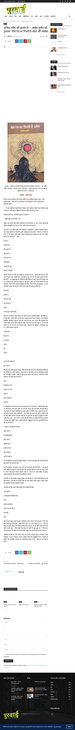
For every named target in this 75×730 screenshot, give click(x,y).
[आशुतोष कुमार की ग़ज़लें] (53, 49)
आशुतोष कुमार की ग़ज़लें (62, 47)
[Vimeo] (68, 1)
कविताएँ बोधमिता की (62, 29)
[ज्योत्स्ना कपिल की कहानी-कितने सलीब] (53, 86)
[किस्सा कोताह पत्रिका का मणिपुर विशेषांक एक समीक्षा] (41, 598)
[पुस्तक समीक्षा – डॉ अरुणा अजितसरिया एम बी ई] (7, 683)
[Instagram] (63, 1)
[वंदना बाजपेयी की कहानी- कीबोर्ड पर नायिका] (30, 696)
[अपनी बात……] (53, 43)
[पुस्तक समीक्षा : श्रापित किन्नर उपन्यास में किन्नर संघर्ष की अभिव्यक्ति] (7, 698)
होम (4, 21)
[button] (69, 16)
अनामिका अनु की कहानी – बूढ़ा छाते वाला (38, 563)
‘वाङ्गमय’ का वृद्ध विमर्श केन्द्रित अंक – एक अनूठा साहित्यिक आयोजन (17, 690)
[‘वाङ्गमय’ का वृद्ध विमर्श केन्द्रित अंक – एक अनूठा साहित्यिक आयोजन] (7, 690)
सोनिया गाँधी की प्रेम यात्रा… (63, 66)
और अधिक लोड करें (60, 54)
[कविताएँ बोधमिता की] (53, 30)
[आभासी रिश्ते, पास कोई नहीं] (53, 74)
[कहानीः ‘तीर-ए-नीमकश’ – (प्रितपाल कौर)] (53, 37)
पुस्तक (7, 21)
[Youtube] (70, 1)
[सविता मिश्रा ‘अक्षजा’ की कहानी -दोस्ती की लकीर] (53, 80)
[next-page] (8, 610)
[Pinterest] (25, 41)
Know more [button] (57, 726)
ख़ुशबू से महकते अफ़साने (23, 604)
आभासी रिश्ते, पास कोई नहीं (63, 72)
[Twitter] (65, 1)
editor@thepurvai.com (34, 714)
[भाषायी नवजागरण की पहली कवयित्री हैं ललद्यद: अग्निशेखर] (30, 689)
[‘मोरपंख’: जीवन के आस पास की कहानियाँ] (10, 598)
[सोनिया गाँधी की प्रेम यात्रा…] (53, 68)
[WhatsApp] (29, 41)
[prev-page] (5, 610)
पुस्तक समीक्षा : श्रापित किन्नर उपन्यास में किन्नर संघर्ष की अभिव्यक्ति (17, 698)
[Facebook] (60, 1)
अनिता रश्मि (10, 36)
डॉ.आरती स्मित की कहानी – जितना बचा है (13, 563)
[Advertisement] (50, 8)
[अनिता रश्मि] (5, 36)
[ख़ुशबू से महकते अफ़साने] (26, 598)
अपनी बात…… (61, 41)
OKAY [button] (69, 726)
